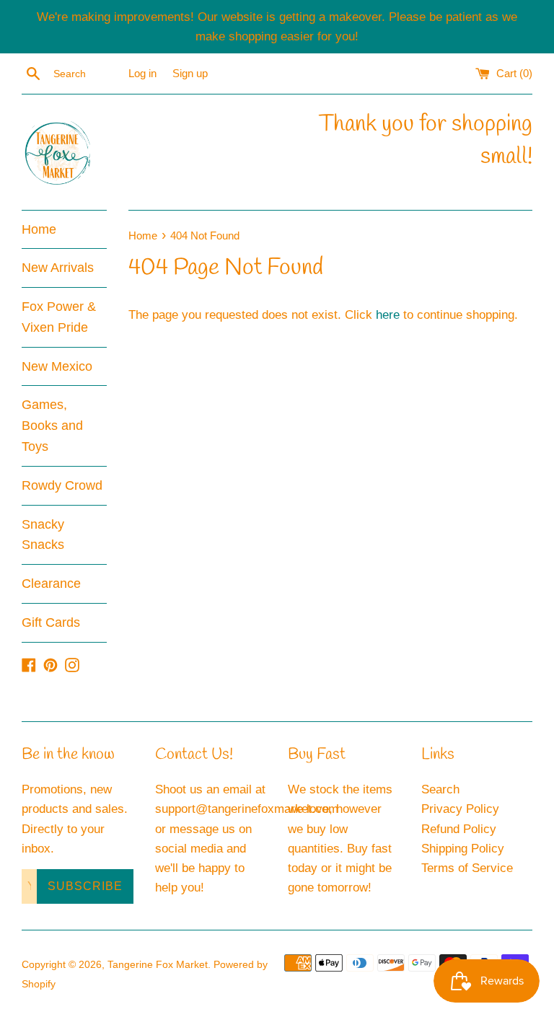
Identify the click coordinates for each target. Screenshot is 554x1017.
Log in (142, 73)
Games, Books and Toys (52, 425)
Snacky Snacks (43, 534)
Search (440, 789)
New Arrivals (58, 267)
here (388, 315)
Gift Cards (51, 622)
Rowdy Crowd (62, 485)
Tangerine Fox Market (157, 964)
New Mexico (57, 366)
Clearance (51, 583)
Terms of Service (467, 868)
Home (39, 229)
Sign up (190, 73)
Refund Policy (458, 829)
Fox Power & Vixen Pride (59, 317)
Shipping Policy (462, 848)
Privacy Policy (460, 809)
